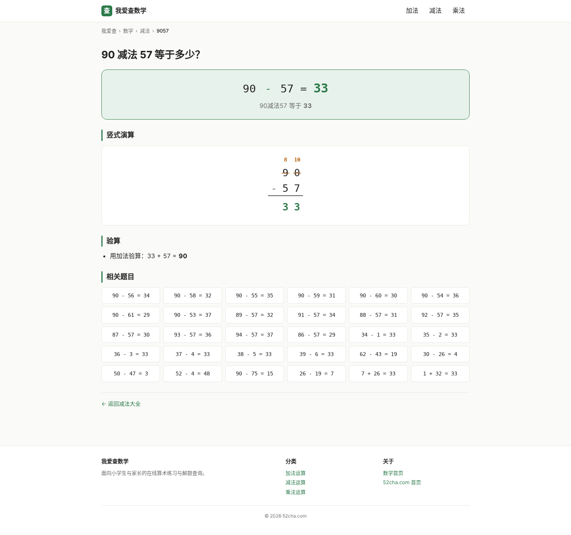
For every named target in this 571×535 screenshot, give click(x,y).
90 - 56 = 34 (131, 295)
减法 (435, 10)
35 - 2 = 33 (440, 335)
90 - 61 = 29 (131, 315)
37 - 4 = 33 (193, 354)
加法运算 (296, 473)
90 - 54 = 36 (440, 295)
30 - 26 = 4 (440, 354)
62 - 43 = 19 (378, 354)
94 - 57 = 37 (254, 335)
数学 (128, 31)
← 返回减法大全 (121, 403)
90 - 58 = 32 (192, 295)
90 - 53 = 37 (192, 315)
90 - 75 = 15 (254, 373)
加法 (412, 10)
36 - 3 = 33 (131, 354)
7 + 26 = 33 (378, 373)
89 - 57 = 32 (254, 315)
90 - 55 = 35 (254, 295)
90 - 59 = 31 (316, 295)
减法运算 (296, 482)
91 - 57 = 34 (316, 315)
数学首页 (393, 473)
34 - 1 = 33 (378, 335)
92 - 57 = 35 (440, 315)
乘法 (459, 10)
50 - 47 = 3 (131, 373)
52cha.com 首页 (402, 482)
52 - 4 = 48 (193, 373)
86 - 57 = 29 (316, 335)
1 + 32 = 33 (440, 373)
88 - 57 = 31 (378, 315)
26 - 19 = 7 (316, 373)
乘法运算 (296, 492)
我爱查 (109, 31)
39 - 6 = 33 (316, 354)
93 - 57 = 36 (192, 335)
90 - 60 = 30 (378, 295)
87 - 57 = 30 (131, 335)
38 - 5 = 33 (254, 354)
